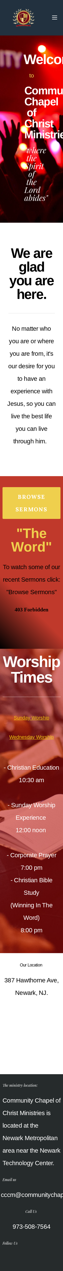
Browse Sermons (31, 503)
